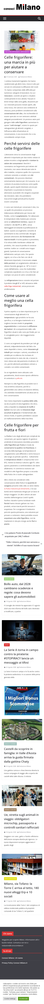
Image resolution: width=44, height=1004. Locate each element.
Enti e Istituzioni (10, 878)
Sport (7, 645)
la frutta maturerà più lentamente (17, 489)
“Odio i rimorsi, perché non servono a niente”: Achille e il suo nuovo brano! (22, 544)
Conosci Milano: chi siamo (12, 958)
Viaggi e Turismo (10, 744)
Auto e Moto (9, 579)
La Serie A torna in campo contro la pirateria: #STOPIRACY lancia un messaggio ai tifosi (21, 656)
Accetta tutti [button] (23, 999)
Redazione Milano (26, 77)
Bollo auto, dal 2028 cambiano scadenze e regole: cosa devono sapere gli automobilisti (19, 590)
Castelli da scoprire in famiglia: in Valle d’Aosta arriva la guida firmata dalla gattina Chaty (20, 755)
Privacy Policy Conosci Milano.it (14, 963)
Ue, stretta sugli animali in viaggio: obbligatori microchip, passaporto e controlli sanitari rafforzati (21, 821)
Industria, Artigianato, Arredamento (17, 52)
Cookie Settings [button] (9, 999)
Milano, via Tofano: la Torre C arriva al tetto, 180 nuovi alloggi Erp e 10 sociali (21, 890)
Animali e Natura (10, 810)
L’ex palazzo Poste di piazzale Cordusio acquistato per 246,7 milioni (22, 535)
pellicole (19, 378)
